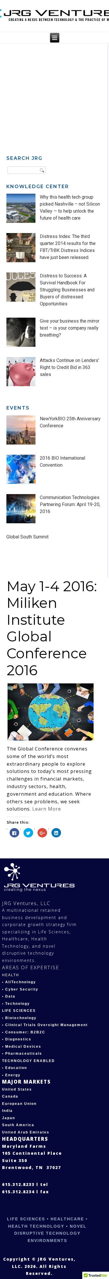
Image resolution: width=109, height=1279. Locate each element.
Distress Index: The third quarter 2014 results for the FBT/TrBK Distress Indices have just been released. (68, 247)
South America (18, 1125)
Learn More (46, 809)
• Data (8, 996)
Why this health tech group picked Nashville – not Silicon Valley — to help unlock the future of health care (70, 207)
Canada (10, 1096)
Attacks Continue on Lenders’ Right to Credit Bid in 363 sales (69, 367)
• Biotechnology (19, 1018)
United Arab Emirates (25, 1132)
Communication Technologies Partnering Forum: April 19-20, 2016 (70, 504)
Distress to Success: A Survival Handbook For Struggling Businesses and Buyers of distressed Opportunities (67, 290)
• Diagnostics (16, 1039)
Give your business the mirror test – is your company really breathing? (69, 328)
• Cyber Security (20, 989)
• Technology (16, 1004)
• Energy (11, 1075)
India (7, 1111)
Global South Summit (27, 537)
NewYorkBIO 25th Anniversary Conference (70, 422)
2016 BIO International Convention (62, 461)
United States (17, 1089)
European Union (19, 1104)
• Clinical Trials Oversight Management (45, 1025)
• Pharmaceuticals (22, 1053)
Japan (8, 1118)
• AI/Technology (19, 982)
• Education (14, 1068)
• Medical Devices (21, 1046)
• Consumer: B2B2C (23, 1032)
